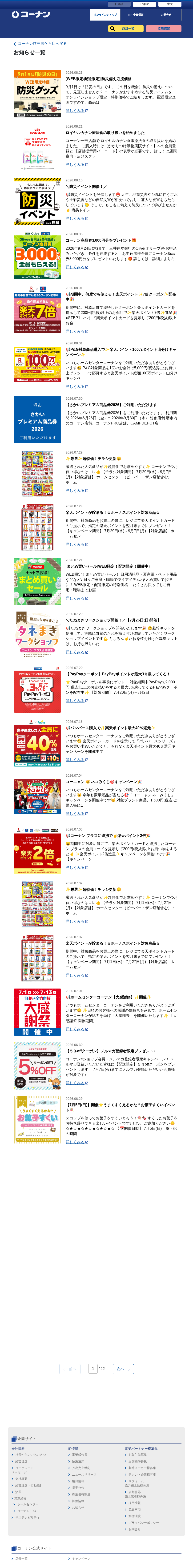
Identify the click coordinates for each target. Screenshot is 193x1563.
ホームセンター (28, 1504)
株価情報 (78, 1501)
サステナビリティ (27, 1517)
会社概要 (21, 1479)
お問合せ (135, 1529)
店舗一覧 (21, 1558)
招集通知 (78, 1461)
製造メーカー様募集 (142, 1468)
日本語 (119, 4)
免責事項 (135, 1509)
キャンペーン (81, 1558)
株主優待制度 (81, 1494)
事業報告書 (79, 1454)
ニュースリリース (84, 1474)
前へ (70, 1369)
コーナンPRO (26, 1511)
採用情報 (135, 1503)
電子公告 (78, 1488)
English (144, 4)
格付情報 (78, 1481)
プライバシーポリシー (144, 1522)
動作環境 (135, 1516)
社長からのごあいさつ (30, 1454)
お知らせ (78, 1507)
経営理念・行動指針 (29, 1485)
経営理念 (21, 1461)
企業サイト (26, 1439)
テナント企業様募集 (142, 1474)
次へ (122, 1369)
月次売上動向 (81, 1468)
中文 (170, 4)
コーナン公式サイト (34, 1548)
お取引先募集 (138, 1454)
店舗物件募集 (138, 1461)
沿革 (18, 1492)
